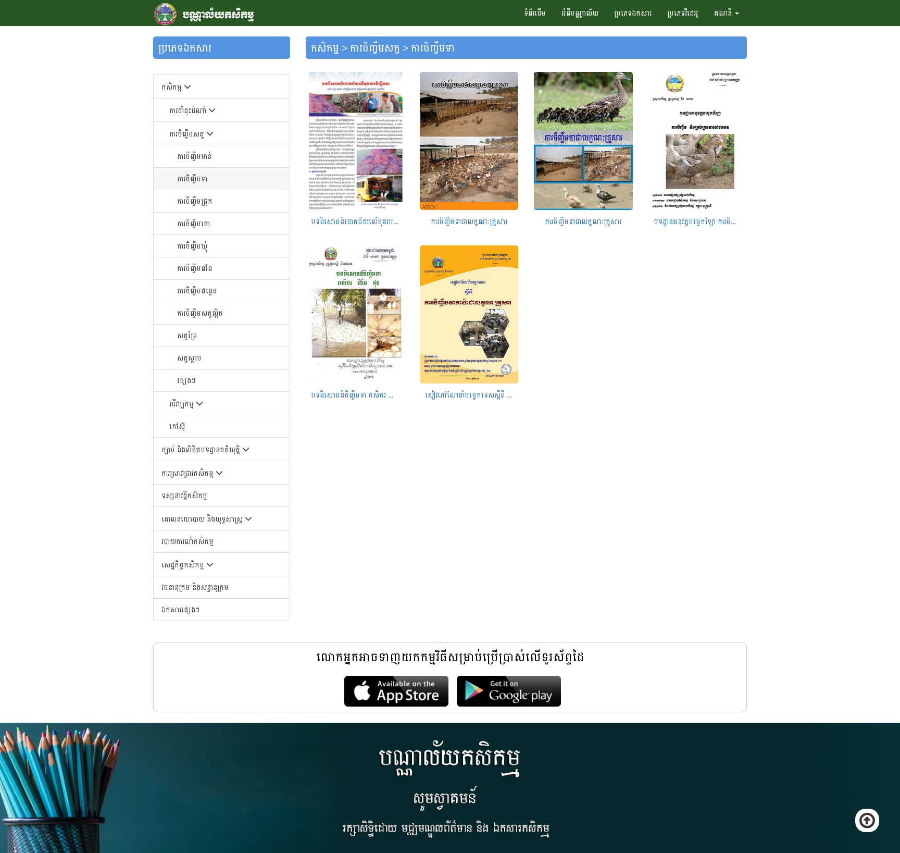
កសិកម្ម (172, 86)
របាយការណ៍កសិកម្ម (187, 541)
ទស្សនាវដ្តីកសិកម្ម (184, 495)
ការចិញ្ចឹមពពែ (194, 268)
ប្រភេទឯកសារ (633, 12)
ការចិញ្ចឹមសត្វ (187, 133)
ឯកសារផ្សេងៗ (180, 609)
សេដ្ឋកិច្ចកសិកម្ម (183, 564)
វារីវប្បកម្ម (182, 403)
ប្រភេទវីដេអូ (682, 12)
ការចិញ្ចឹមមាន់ (194, 156)
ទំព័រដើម (535, 12)
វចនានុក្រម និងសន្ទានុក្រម (195, 587)
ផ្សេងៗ (186, 380)
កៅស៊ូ (177, 426)
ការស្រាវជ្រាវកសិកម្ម (188, 472)
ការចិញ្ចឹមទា (192, 178)
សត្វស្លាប (189, 357)
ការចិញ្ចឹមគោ (193, 223)
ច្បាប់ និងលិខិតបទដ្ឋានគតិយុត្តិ (201, 449)
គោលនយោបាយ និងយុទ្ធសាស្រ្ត (203, 518)
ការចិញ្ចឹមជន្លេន (197, 290)
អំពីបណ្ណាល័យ (579, 12)
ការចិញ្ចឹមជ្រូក (195, 200)
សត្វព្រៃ (187, 335)
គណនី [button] (724, 12)
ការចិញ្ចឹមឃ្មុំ (192, 245)
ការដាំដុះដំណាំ (188, 110)
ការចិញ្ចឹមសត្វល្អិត (200, 312)
